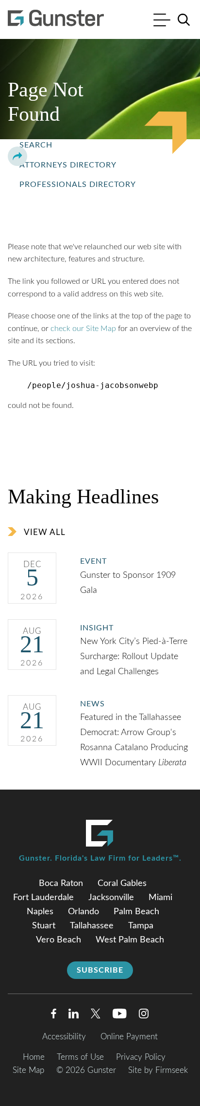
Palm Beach (136, 911)
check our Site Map (83, 328)
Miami (160, 897)
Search (35, 145)
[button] (17, 156)
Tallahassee (92, 926)
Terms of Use (80, 1057)
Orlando (83, 911)
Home (34, 1057)
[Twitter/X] (95, 1016)
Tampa (140, 926)
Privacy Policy (141, 1057)
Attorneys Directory (68, 165)
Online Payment (129, 1036)
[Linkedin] (73, 1016)
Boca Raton (61, 883)
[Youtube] (120, 1016)
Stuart (43, 926)
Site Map (28, 1070)
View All (45, 532)
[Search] (184, 20)
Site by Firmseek (158, 1070)
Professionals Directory (77, 184)
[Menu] (161, 21)
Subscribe (100, 970)
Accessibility (64, 1036)
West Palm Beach (130, 940)
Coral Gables (122, 883)
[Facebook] (53, 1016)
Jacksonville (111, 897)
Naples (40, 911)
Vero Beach (58, 940)
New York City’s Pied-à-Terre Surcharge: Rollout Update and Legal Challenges (133, 656)
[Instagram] (144, 1016)
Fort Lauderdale (43, 897)
